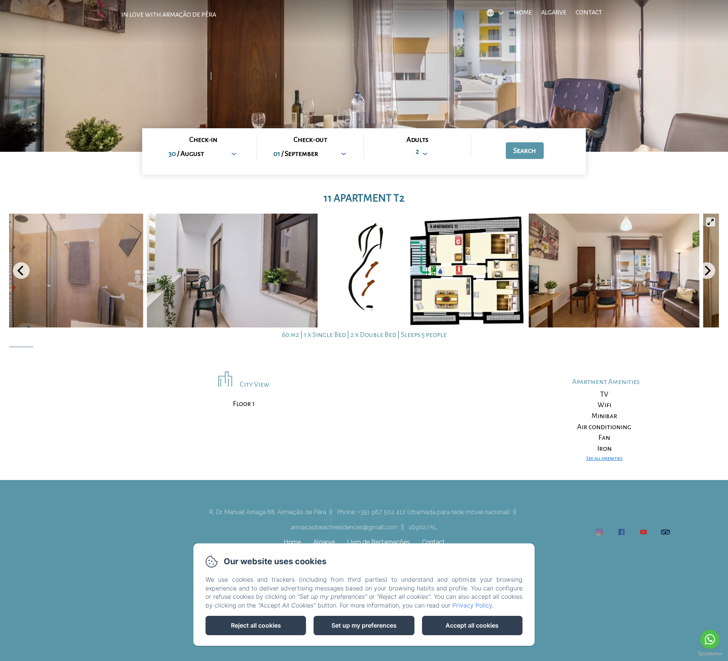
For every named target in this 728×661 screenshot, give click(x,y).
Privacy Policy (472, 605)
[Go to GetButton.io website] (710, 654)
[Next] (706, 270)
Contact (589, 12)
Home (523, 12)
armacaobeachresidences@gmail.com (344, 527)
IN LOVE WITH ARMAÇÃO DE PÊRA (168, 14)
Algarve (553, 12)
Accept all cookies (472, 625)
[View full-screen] (710, 222)
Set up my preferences (364, 625)
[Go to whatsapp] (709, 639)
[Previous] (21, 270)
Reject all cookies (256, 625)
